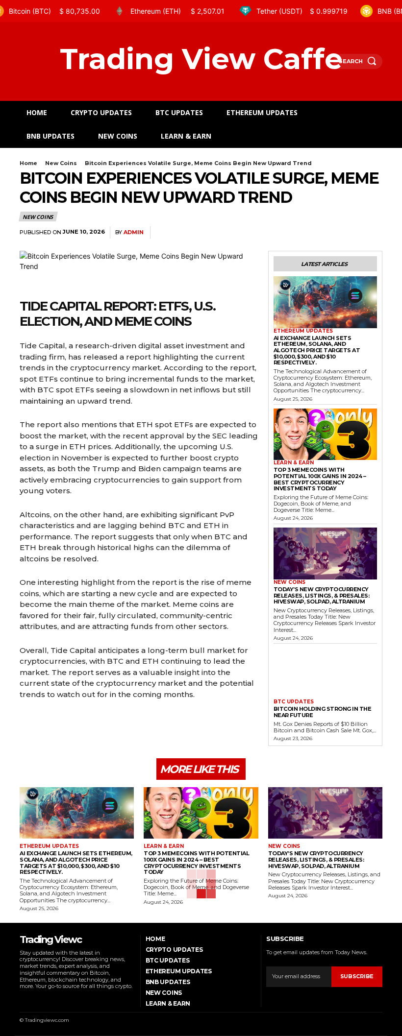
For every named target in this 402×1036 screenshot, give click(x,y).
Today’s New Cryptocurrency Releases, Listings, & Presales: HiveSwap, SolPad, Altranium (322, 595)
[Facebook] (305, 232)
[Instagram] (34, 999)
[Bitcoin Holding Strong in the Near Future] (325, 673)
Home (28, 163)
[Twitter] (327, 232)
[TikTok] (47, 999)
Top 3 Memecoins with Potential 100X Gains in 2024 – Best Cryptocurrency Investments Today (320, 479)
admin (134, 232)
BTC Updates (294, 702)
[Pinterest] (350, 232)
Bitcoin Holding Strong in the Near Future (323, 712)
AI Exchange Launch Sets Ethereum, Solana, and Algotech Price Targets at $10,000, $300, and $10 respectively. (317, 350)
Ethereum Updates (303, 331)
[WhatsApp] (372, 232)
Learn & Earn (294, 463)
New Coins (61, 163)
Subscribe (357, 976)
